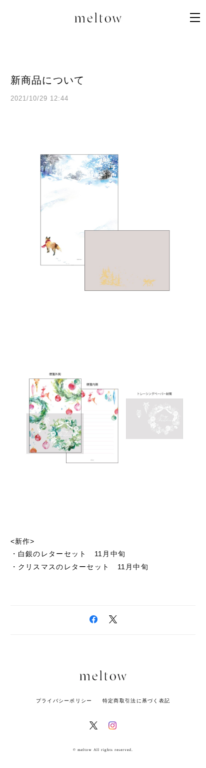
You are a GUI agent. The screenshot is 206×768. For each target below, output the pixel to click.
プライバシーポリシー (64, 700)
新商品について (47, 80)
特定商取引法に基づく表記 (136, 700)
